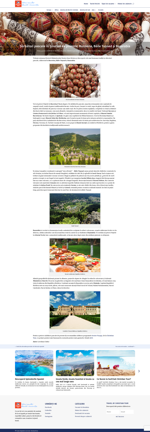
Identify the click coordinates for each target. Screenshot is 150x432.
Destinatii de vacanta (53, 51)
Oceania (100, 10)
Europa (49, 10)
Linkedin (48, 410)
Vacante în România (82, 407)
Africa (56, 10)
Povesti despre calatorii (83, 416)
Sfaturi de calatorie (125, 4)
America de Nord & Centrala (69, 10)
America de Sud (85, 10)
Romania (63, 51)
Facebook (48, 407)
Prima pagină (41, 51)
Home (86, 4)
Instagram (48, 416)
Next (138, 371)
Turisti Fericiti (95, 4)
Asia (93, 10)
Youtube (47, 413)
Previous (11, 371)
